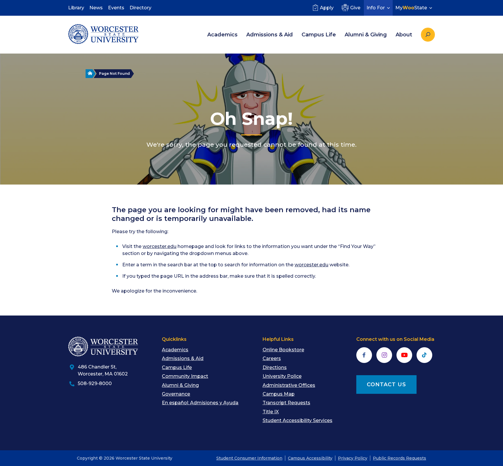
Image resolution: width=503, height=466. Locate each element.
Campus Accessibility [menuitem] (310, 458)
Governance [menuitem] (176, 394)
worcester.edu (159, 246)
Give (355, 7)
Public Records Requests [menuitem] (399, 458)
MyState (411, 7)
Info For (375, 7)
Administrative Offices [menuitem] (289, 385)
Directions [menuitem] (275, 367)
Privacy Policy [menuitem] (352, 458)
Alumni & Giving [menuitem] (366, 34)
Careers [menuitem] (272, 358)
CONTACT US (386, 384)
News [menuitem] (96, 7)
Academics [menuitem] (222, 34)
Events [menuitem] (116, 7)
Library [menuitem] (76, 7)
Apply (327, 7)
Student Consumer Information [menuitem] (249, 458)
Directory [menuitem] (140, 7)
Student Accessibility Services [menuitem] (297, 420)
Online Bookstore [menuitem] (283, 349)
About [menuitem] (404, 34)
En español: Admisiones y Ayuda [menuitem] (200, 402)
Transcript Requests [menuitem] (286, 402)
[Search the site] (428, 35)
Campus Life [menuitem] (319, 34)
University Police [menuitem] (282, 376)
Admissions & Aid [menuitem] (269, 34)
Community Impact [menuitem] (185, 376)
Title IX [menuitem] (271, 411)
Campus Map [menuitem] (279, 394)
